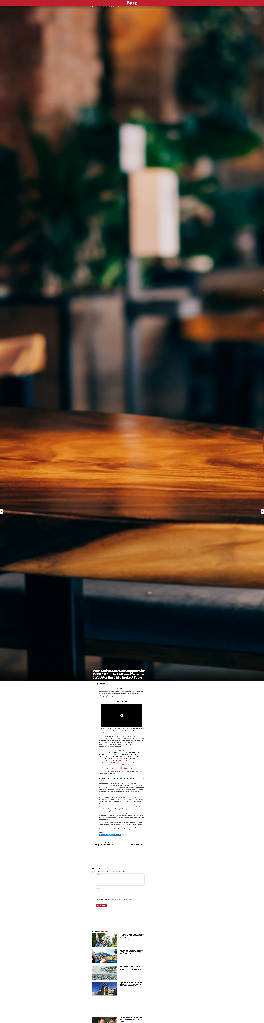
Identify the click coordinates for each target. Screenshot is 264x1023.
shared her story (131, 728)
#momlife (124, 764)
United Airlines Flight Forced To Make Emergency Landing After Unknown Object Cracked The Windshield (131, 968)
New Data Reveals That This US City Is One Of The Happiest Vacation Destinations (131, 935)
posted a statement (110, 822)
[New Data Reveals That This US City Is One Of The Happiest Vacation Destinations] (104, 940)
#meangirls (106, 760)
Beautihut (114, 728)
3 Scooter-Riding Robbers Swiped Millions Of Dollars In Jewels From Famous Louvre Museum (131, 984)
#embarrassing (131, 760)
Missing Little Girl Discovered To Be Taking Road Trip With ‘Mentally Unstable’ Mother (131, 951)
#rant (117, 764)
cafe (122, 691)
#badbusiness (118, 760)
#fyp (131, 764)
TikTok (117, 688)
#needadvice (132, 762)
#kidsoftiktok (107, 762)
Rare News (104, 931)
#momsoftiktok (119, 762)
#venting (110, 764)
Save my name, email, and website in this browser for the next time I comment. (114, 899)
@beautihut (120, 750)
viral (120, 688)
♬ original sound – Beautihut (119, 768)
